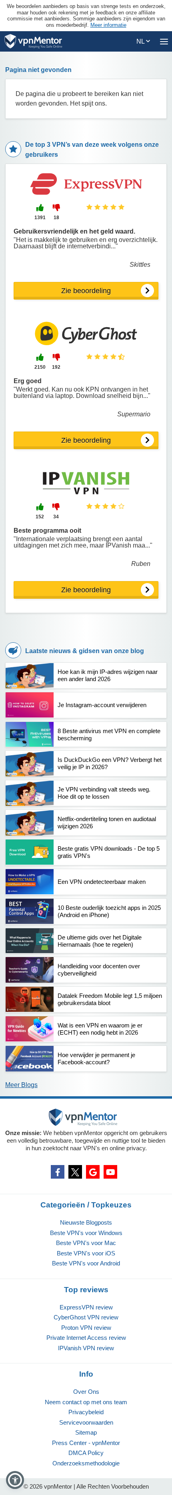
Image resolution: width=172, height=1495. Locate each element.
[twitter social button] (75, 1172)
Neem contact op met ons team (86, 1402)
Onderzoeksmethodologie (86, 1463)
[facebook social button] (57, 1172)
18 (56, 217)
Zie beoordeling (86, 291)
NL (141, 41)
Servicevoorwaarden (86, 1422)
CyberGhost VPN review (86, 1317)
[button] (15, 1480)
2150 (40, 367)
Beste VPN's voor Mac (86, 1242)
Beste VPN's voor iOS (86, 1253)
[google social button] (93, 1172)
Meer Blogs (21, 1084)
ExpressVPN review (86, 1307)
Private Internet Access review (86, 1337)
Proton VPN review (86, 1327)
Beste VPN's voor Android (86, 1263)
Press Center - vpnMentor (86, 1442)
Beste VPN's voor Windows (86, 1232)
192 (56, 367)
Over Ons (86, 1391)
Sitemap (86, 1432)
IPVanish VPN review (86, 1348)
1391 (40, 217)
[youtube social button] (110, 1172)
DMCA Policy (86, 1452)
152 (40, 517)
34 (56, 517)
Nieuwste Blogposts (86, 1222)
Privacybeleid (86, 1412)
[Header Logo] (33, 41)
